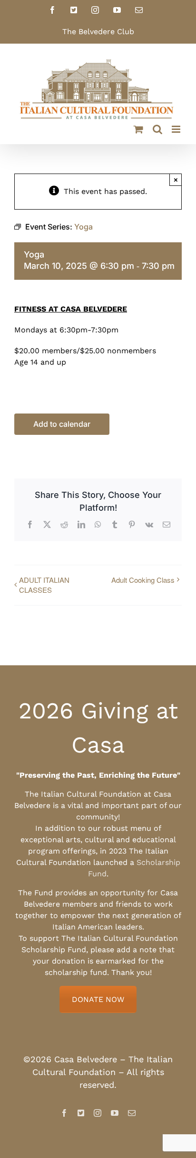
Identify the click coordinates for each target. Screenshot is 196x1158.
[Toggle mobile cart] (138, 129)
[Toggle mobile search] (157, 129)
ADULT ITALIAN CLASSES (44, 585)
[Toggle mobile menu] (177, 129)
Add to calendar (61, 424)
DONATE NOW (98, 999)
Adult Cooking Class (143, 580)
